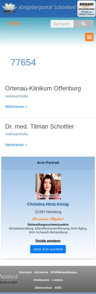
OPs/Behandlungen (64, 272)
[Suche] (83, 24)
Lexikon (57, 279)
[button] (89, 37)
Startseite (25, 272)
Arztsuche (41, 272)
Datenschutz (43, 287)
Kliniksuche (41, 279)
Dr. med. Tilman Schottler (39, 126)
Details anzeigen (48, 241)
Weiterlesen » (16, 106)
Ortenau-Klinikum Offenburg (43, 88)
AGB (58, 287)
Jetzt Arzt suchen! (48, 249)
